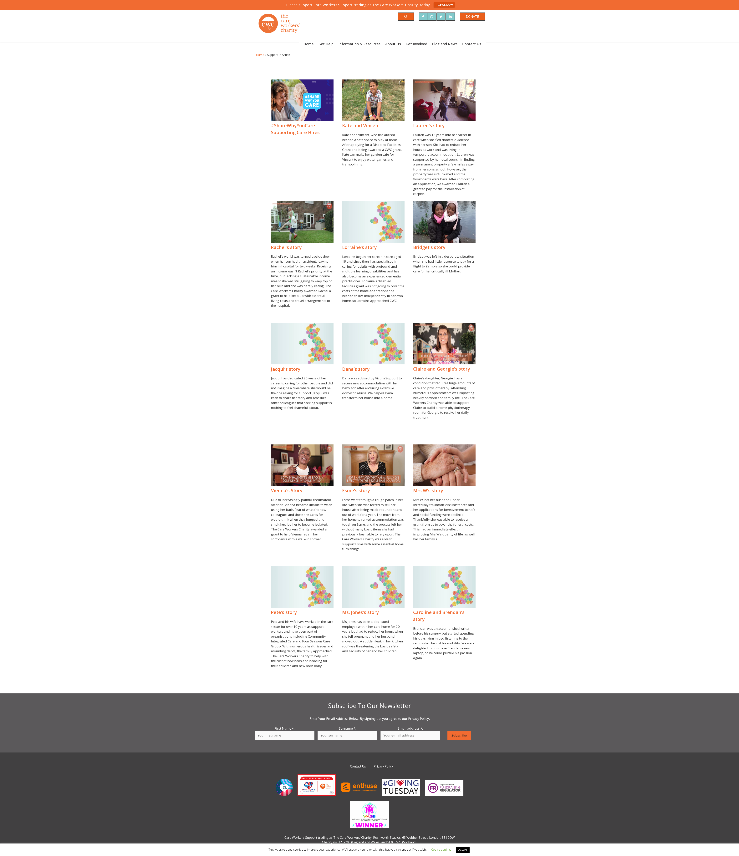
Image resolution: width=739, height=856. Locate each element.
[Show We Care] (284, 797)
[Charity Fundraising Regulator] (444, 797)
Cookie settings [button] (441, 849)
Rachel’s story (286, 247)
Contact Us (471, 44)
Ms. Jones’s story (360, 612)
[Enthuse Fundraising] (359, 797)
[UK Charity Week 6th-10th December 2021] (317, 797)
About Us (393, 44)
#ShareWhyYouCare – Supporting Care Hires (295, 128)
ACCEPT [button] (462, 849)
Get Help (326, 44)
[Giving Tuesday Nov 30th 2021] (401, 797)
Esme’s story (356, 490)
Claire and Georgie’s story (441, 369)
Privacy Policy (383, 766)
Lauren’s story (429, 125)
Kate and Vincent (361, 125)
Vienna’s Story (286, 490)
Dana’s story (356, 369)
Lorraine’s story (359, 247)
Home (308, 44)
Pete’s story (284, 612)
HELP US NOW (444, 5)
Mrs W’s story (428, 490)
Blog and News (444, 44)
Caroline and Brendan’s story (439, 615)
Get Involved (416, 44)
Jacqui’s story (285, 369)
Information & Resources (359, 44)
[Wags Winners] (369, 829)
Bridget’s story (429, 247)
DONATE (472, 16)
